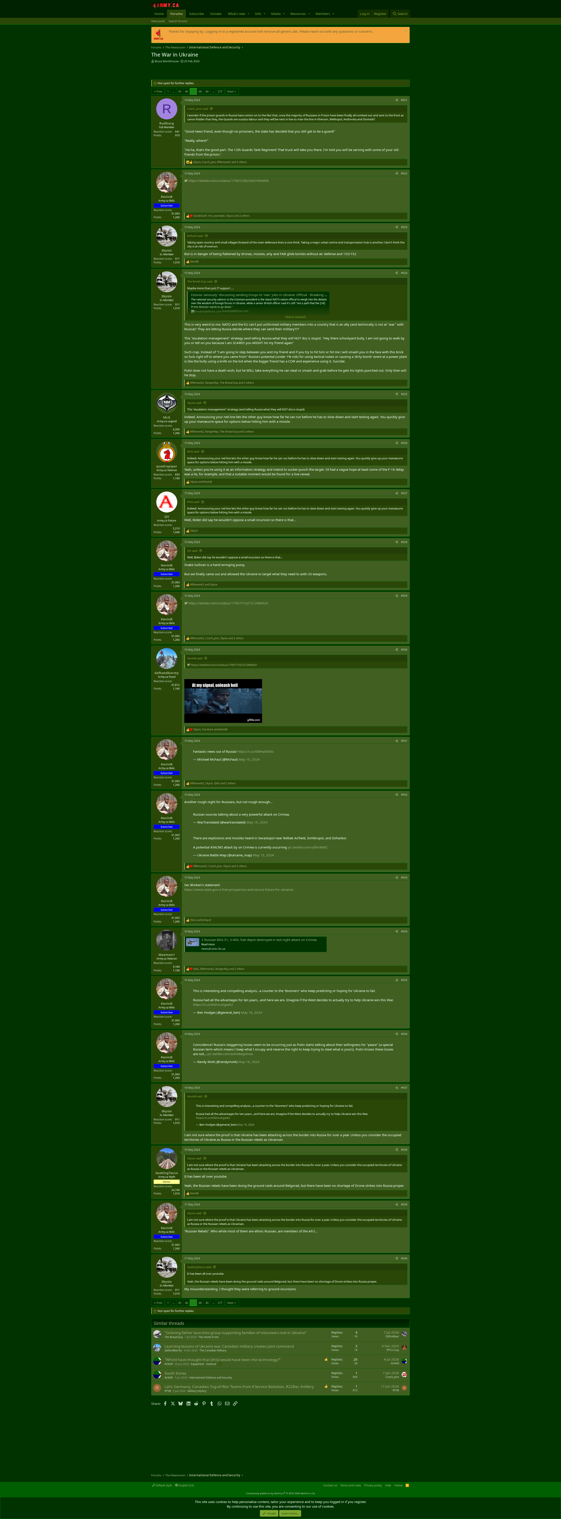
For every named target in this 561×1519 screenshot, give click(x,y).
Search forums (178, 21)
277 (220, 91)
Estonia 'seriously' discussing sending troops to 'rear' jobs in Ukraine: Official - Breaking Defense (264, 295)
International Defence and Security (210, 1377)
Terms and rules (350, 1485)
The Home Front (208, 1337)
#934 (404, 931)
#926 (404, 443)
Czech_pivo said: (197, 109)
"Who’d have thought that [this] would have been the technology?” (222, 1359)
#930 (404, 649)
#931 (404, 741)
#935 (404, 980)
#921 (404, 100)
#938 (404, 1150)
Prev (159, 91)
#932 (404, 795)
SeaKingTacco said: (199, 1267)
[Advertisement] (202, 71)
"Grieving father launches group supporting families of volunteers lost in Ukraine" (236, 1332)
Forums (176, 13)
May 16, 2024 (251, 1012)
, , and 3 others (222, 431)
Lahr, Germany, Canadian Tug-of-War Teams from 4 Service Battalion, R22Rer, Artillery (239, 1386)
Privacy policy (373, 1485)
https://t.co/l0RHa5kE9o (255, 751)
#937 (404, 1088)
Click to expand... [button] (296, 317)
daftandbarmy (173, 1350)
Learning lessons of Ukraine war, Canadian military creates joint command (229, 1346)
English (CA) (186, 1485)
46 (186, 91)
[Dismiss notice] (405, 31)
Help (388, 1485)
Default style (163, 1485)
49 (206, 91)
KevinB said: (195, 658)
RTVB (168, 1391)
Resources (298, 13)
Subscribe (196, 13)
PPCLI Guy (393, 1350)
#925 (404, 394)
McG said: (193, 451)
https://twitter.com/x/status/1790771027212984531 (228, 603)
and (201, 482)
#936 (404, 1034)
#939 (404, 1204)
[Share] (396, 100)
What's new (236, 13)
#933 (404, 877)
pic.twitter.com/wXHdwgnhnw (230, 1054)
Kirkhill (169, 1364)
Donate (215, 13)
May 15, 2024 (249, 759)
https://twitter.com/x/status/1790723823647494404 (228, 180)
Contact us (330, 1485)
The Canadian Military (213, 1350)
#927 (404, 493)
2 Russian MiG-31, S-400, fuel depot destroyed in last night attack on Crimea (259, 939)
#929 (404, 596)
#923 (404, 227)
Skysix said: (194, 403)
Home (159, 13)
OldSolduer (392, 1336)
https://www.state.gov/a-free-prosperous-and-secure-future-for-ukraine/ (239, 889)
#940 (404, 1258)
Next (230, 91)
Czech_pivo (392, 1377)
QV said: (192, 551)
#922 (404, 173)
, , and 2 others (220, 162)
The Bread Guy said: (200, 281)
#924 (404, 273)
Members (323, 13)
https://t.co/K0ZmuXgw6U (213, 1004)
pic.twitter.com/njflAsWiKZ (308, 847)
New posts (158, 21)
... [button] (173, 91)
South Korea (175, 1373)
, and (210, 729)
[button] (249, 14)
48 (200, 91)
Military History (197, 1391)
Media (275, 13)
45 (179, 91)
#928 (404, 542)
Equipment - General (203, 1364)
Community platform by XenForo (280, 1493)
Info (258, 13)
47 (193, 91)
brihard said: (195, 236)
